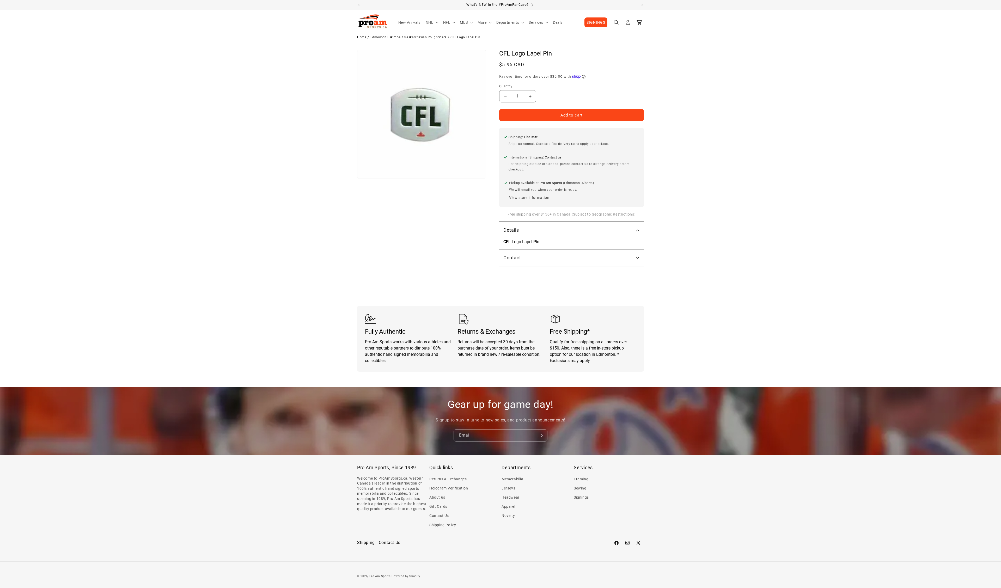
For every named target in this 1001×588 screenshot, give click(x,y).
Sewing (580, 488)
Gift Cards (438, 506)
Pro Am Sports (380, 576)
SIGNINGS (596, 22)
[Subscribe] (541, 435)
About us (437, 497)
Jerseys (508, 488)
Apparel (508, 506)
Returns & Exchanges (448, 479)
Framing (581, 479)
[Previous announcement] (359, 5)
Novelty (508, 515)
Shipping (366, 542)
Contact (512, 257)
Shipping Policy (442, 525)
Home (361, 37)
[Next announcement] (642, 5)
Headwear (511, 497)
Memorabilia (512, 479)
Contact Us (439, 515)
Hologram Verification (448, 488)
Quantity (505, 86)
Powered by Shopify (406, 576)
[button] (432, 22)
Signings (581, 497)
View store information (529, 197)
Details (511, 230)
